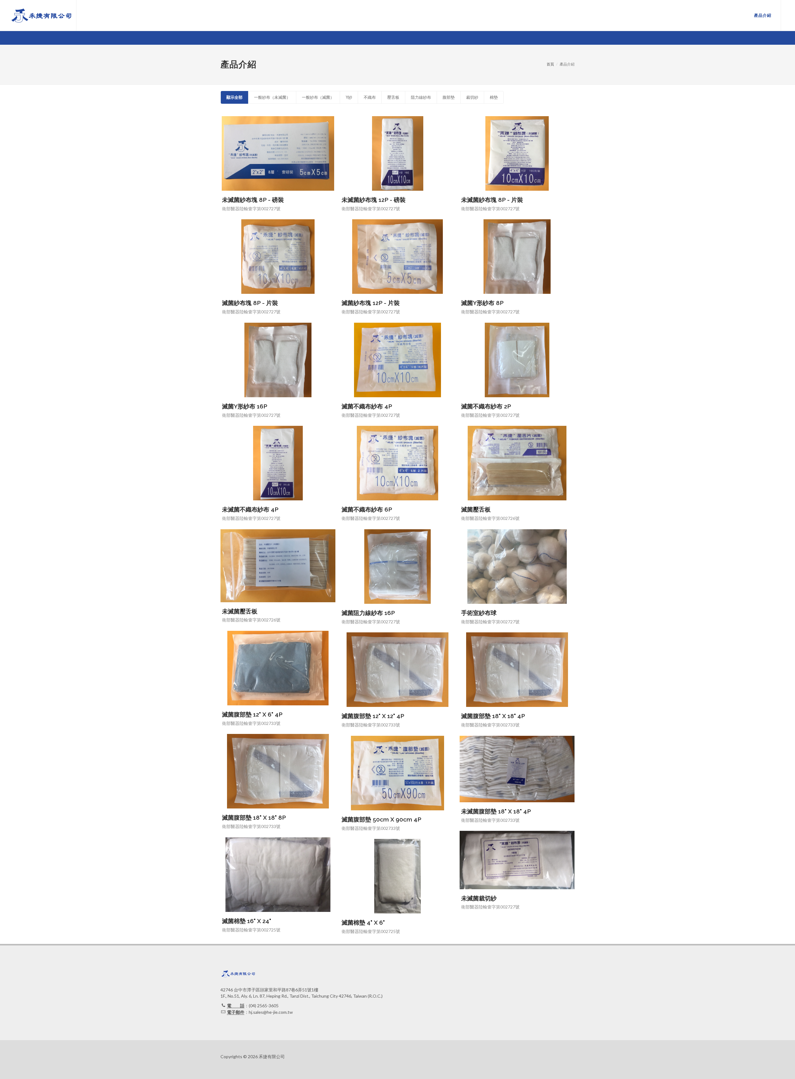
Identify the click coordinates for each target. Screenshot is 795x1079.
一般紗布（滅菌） (318, 97)
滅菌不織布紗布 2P (486, 406)
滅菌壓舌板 (476, 509)
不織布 (370, 97)
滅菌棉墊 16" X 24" (246, 920)
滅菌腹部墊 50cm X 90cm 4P (381, 819)
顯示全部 (234, 97)
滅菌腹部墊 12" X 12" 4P (373, 716)
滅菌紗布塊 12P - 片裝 (371, 302)
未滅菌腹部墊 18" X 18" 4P (496, 811)
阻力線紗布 (421, 97)
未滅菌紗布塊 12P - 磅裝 (374, 199)
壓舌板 (393, 97)
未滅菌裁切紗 (479, 898)
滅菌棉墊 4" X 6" (363, 922)
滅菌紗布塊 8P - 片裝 (250, 302)
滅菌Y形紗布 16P (244, 406)
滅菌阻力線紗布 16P (368, 612)
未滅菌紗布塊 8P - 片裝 (492, 199)
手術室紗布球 (479, 612)
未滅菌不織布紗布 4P (250, 509)
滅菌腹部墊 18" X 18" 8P (254, 817)
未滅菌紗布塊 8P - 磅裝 (253, 199)
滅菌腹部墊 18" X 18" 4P (493, 716)
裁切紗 (472, 97)
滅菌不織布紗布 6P (367, 509)
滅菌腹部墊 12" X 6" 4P (252, 714)
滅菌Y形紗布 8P (482, 302)
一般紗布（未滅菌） (272, 97)
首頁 (550, 64)
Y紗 (349, 97)
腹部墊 (449, 97)
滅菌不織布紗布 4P (367, 406)
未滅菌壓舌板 (239, 611)
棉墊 (494, 97)
